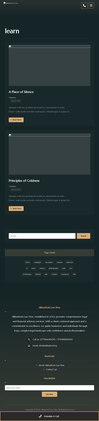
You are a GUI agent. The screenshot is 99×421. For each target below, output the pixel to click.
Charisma (12, 97)
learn (33, 268)
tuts (46, 274)
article (27, 262)
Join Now (49, 394)
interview (70, 262)
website (54, 274)
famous (59, 262)
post (63, 268)
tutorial (38, 274)
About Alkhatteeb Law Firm (51, 365)
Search (83, 236)
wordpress (65, 274)
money (42, 268)
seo (71, 268)
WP (74, 274)
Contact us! (51, 369)
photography (53, 268)
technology (27, 274)
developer (49, 262)
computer (37, 262)
